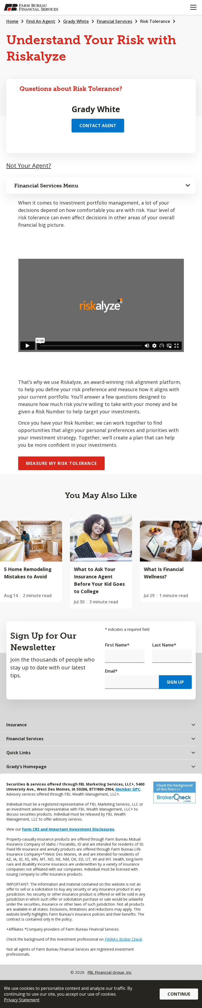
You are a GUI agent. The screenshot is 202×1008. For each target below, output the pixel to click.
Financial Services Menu (46, 185)
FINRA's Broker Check (123, 939)
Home (12, 21)
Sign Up (175, 682)
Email (111, 671)
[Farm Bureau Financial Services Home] (31, 7)
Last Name (164, 645)
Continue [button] (179, 994)
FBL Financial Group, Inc (110, 972)
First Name (117, 645)
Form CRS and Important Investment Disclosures (68, 829)
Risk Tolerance (155, 21)
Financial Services (114, 21)
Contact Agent (97, 125)
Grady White (76, 21)
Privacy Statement (21, 1000)
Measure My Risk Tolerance (61, 463)
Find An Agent (40, 21)
